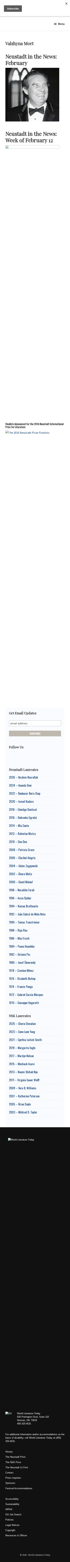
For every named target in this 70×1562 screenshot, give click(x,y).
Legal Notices (12, 1525)
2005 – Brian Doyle (20, 1104)
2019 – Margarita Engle (22, 1048)
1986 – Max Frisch (19, 938)
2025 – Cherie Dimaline (22, 1024)
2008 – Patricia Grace (21, 850)
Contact (9, 1472)
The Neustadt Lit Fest (16, 1467)
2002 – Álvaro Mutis (20, 874)
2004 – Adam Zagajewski (23, 866)
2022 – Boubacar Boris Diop (24, 793)
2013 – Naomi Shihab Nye (23, 1072)
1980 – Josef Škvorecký (22, 962)
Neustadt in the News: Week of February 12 (31, 137)
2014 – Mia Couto (19, 825)
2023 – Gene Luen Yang (22, 1032)
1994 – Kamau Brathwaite (23, 906)
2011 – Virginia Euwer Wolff (24, 1080)
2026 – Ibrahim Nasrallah (23, 777)
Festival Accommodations (18, 1488)
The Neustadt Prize (15, 1457)
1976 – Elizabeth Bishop (22, 978)
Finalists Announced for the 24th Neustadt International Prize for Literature (34, 425)
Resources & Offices (16, 1535)
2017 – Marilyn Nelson (21, 1056)
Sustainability (12, 1504)
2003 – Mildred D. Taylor (23, 1112)
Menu (61, 24)
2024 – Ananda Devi (20, 785)
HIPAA (8, 1509)
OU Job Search (13, 1514)
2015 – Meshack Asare (21, 1064)
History (9, 1451)
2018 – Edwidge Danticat (23, 809)
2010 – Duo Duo (18, 842)
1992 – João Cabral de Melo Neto (27, 914)
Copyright (10, 1530)
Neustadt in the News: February (31, 59)
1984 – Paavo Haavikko (21, 946)
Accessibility (12, 1499)
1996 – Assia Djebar (20, 898)
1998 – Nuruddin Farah (21, 890)
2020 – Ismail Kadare (21, 801)
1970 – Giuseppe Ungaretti (24, 1003)
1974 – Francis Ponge (21, 987)
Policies (9, 1519)
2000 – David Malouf (21, 882)
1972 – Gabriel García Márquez (26, 995)
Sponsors (10, 1483)
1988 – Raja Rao (18, 930)
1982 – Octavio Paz (19, 954)
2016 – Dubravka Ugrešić (23, 817)
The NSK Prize (13, 1462)
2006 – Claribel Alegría (22, 858)
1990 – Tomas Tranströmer (24, 922)
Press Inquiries (13, 1477)
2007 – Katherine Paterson (24, 1096)
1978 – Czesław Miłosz (21, 970)
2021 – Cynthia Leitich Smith (25, 1040)
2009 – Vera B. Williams (22, 1088)
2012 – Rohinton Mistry (22, 834)
